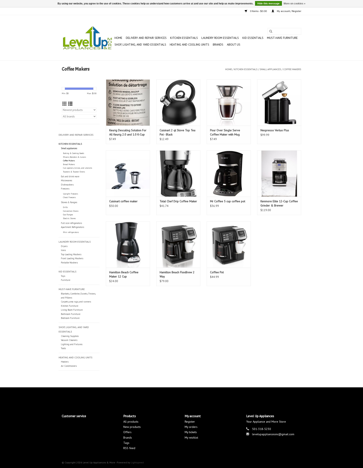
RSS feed (129, 448)
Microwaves (66, 180)
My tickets (191, 432)
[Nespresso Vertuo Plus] (279, 102)
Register (190, 421)
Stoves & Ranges (69, 202)
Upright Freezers (70, 193)
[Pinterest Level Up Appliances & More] (181, 397)
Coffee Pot (217, 272)
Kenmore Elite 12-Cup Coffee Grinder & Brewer (279, 203)
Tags (126, 443)
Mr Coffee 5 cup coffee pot (227, 201)
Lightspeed (137, 462)
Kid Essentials (252, 38)
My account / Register (288, 11)
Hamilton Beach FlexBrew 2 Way (177, 274)
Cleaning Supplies (70, 336)
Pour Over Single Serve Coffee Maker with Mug (225, 132)
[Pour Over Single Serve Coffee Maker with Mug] (229, 102)
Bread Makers (69, 164)
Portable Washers (69, 262)
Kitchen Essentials (184, 38)
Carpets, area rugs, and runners (76, 301)
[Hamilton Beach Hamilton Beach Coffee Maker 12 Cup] (128, 244)
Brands (218, 44)
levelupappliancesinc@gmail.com (273, 434)
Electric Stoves (69, 218)
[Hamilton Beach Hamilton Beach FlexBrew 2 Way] (178, 244)
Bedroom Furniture (70, 318)
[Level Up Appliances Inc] (87, 37)
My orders (191, 427)
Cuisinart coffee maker (123, 201)
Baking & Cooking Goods (73, 153)
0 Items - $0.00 (258, 11)
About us (233, 44)
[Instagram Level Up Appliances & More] (204, 397)
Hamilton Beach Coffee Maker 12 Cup (123, 274)
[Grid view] (64, 104)
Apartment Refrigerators (72, 227)
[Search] (271, 31)
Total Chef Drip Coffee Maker (178, 201)
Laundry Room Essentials (220, 38)
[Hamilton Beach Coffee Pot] (229, 244)
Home (118, 38)
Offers (127, 432)
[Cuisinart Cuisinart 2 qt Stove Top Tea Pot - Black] (178, 102)
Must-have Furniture (282, 38)
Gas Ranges (68, 214)
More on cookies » (294, 3)
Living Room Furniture (72, 309)
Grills (65, 207)
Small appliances (270, 69)
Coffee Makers (292, 69)
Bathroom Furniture (70, 314)
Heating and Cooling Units (189, 44)
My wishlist (191, 437)
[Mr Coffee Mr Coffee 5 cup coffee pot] (229, 173)
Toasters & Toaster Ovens (74, 171)
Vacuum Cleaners (69, 340)
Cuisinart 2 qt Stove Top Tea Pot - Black (177, 132)
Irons (63, 250)
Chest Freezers (69, 197)
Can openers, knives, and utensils (77, 168)
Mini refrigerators (71, 232)
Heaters (64, 361)
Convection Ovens (70, 211)
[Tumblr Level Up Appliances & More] (196, 397)
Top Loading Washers (71, 254)
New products (132, 427)
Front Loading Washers (72, 258)
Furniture (65, 280)
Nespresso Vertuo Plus (274, 130)
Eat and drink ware (70, 176)
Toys (63, 276)
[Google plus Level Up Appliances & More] (174, 397)
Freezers (65, 188)
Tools (63, 348)
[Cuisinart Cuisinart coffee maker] (128, 173)
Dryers (64, 246)
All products (130, 421)
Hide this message (268, 3)
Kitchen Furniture (69, 305)
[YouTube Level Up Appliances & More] (189, 397)
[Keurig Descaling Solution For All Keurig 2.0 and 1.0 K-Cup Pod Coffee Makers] (128, 102)
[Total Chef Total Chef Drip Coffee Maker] (178, 173)
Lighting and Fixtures (71, 344)
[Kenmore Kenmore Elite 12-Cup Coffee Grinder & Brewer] (279, 173)
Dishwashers (67, 184)
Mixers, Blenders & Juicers (74, 157)
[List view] (70, 104)
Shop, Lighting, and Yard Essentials (140, 44)
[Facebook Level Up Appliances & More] (158, 397)
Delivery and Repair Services (146, 38)
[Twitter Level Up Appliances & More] (166, 397)
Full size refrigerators (71, 223)
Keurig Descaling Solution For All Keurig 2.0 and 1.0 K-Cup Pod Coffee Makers (127, 132)
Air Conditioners (69, 365)
